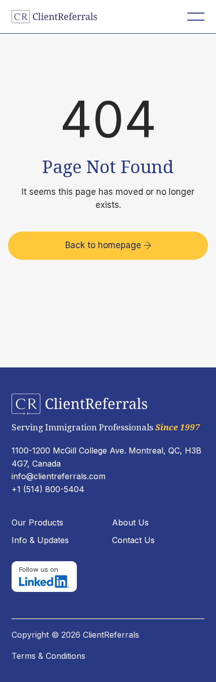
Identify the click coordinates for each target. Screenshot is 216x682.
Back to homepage (108, 245)
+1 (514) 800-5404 (48, 489)
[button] (195, 17)
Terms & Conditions (48, 656)
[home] (59, 17)
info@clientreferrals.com (58, 476)
